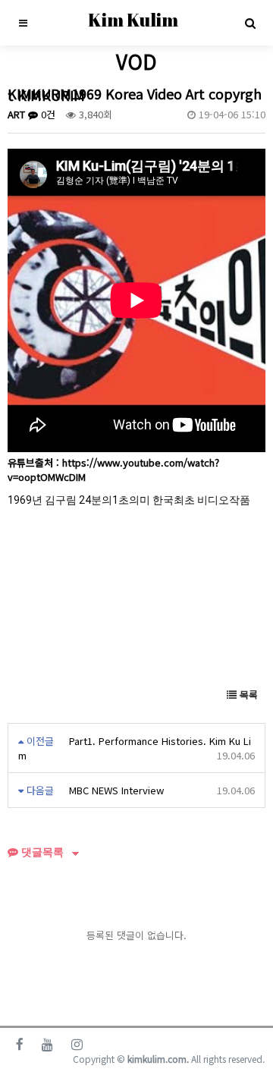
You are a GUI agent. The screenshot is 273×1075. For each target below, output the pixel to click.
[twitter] (47, 1043)
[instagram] (77, 1043)
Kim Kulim (133, 20)
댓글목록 (41, 852)
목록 (247, 694)
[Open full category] (23, 23)
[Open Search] (250, 23)
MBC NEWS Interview (116, 790)
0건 (46, 114)
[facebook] (19, 1043)
